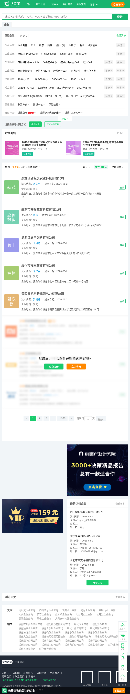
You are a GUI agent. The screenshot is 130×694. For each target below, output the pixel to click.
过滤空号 (25, 112)
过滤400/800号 (73, 112)
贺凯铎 (36, 299)
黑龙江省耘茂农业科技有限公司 (42, 178)
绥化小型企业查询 (74, 632)
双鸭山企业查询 (107, 610)
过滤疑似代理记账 (49, 112)
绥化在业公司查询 (51, 640)
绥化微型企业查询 (51, 632)
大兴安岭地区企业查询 (67, 618)
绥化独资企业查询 (28, 628)
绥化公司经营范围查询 (53, 636)
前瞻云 (5, 672)
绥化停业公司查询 (97, 640)
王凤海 (36, 243)
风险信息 (53, 104)
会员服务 (118, 4)
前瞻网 (16, 672)
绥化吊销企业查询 (99, 628)
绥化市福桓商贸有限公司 (38, 265)
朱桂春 (36, 271)
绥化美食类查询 (27, 648)
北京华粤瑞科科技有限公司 (85, 536)
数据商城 (67, 4)
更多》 (121, 133)
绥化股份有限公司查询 (58, 624)
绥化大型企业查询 (28, 636)
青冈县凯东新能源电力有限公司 (42, 293)
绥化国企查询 (81, 624)
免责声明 (54, 672)
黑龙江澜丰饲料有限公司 (38, 237)
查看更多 (120, 503)
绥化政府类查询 (116, 644)
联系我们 (19, 676)
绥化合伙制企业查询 (52, 628)
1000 (62, 418)
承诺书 (31, 676)
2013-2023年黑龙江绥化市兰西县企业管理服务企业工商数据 (42, 143)
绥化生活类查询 (96, 644)
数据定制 (81, 4)
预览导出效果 (53, 124)
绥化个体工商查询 (76, 628)
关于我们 (6, 676)
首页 (29, 4)
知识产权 (38, 104)
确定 (101, 419)
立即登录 (76, 366)
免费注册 (54, 366)
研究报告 (28, 672)
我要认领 (97, 582)
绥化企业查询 (44, 618)
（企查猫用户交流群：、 (21, 680)
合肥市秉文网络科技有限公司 (86, 560)
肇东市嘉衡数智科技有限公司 (41, 209)
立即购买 (28, 153)
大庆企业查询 (26, 614)
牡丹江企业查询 (104, 614)
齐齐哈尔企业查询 (48, 610)
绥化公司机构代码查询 (106, 636)
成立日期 (99, 167)
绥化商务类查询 (47, 648)
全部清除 (121, 35)
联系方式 (22, 104)
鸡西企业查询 (69, 610)
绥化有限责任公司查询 (30, 624)
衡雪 (35, 215)
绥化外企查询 (99, 624)
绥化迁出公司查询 (74, 640)
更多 (92, 4)
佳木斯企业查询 (63, 614)
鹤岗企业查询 (88, 610)
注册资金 (116, 167)
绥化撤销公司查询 (74, 644)
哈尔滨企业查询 (27, 610)
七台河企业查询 (84, 614)
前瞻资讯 (19, 662)
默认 (85, 167)
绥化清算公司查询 (28, 644)
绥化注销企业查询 (28, 632)
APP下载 (40, 4)
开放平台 (54, 4)
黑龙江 (11, 610)
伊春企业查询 (44, 614)
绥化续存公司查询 (28, 640)
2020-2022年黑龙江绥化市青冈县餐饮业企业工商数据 (103, 143)
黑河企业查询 (26, 618)
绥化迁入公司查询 (51, 644)
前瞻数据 (41, 672)
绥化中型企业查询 (97, 632)
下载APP (119, 690)
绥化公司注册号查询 (80, 636)
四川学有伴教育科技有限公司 (86, 512)
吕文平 (36, 183)
